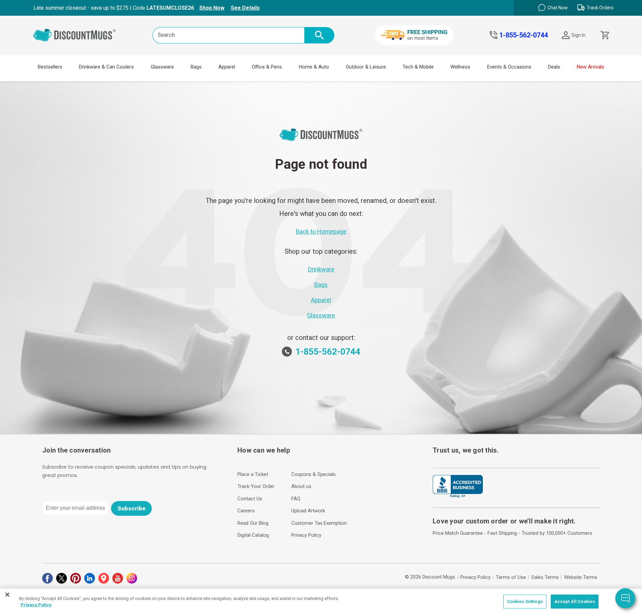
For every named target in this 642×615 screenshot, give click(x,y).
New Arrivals (590, 67)
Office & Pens (267, 67)
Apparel (226, 67)
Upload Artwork (308, 511)
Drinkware (321, 269)
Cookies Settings (525, 601)
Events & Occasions (509, 67)
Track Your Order (256, 486)
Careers (246, 511)
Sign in (578, 35)
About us (301, 486)
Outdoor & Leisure (366, 67)
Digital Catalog (253, 535)
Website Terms (580, 577)
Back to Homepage (321, 231)
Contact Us (249, 499)
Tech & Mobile (418, 67)
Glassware (162, 67)
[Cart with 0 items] (604, 35)
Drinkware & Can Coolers (106, 67)
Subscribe (131, 508)
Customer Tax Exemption (319, 523)
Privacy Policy (306, 535)
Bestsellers (50, 67)
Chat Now (557, 7)
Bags (196, 67)
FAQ (295, 499)
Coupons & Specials (313, 474)
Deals (554, 67)
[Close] (7, 594)
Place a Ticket (252, 474)
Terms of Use (511, 577)
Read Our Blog (253, 523)
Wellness (460, 67)
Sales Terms (545, 577)
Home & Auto (314, 67)
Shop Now (211, 8)
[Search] (319, 35)
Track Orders (600, 7)
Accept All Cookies (574, 601)
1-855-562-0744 (523, 35)
